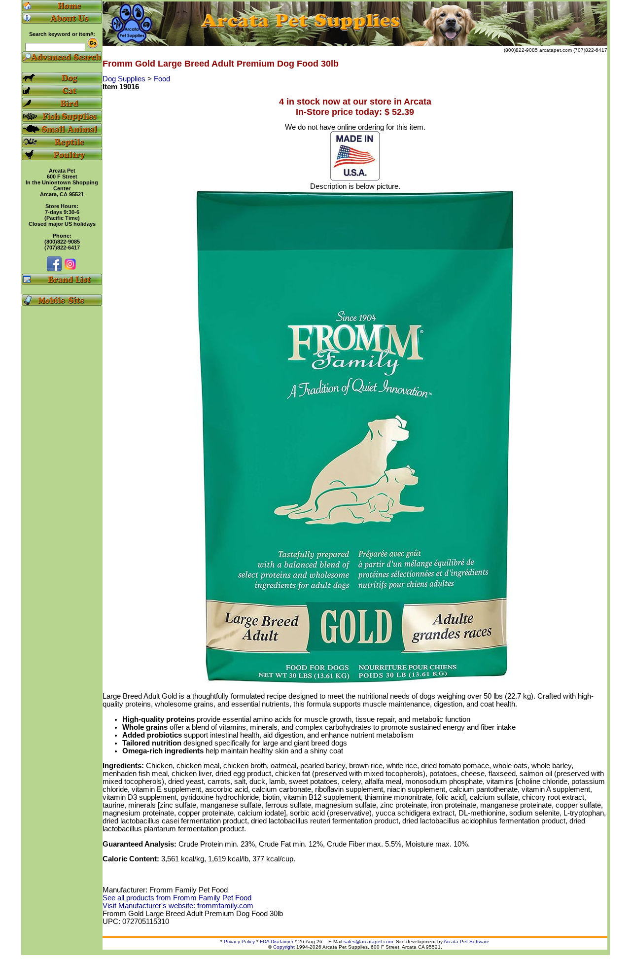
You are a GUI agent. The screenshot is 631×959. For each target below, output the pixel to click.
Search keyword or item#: (62, 34)
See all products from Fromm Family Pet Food (177, 898)
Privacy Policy (239, 941)
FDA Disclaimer (276, 941)
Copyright (284, 947)
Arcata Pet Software (467, 941)
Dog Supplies (125, 79)
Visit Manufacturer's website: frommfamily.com (178, 906)
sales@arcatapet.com (368, 941)
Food (162, 79)
